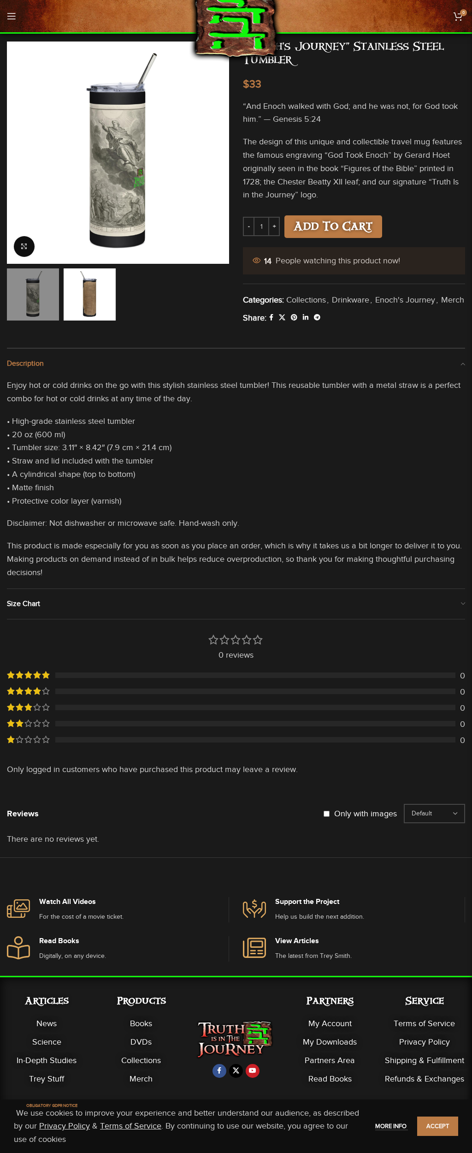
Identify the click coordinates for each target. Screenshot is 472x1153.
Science (46, 1041)
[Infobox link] (118, 909)
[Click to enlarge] (24, 246)
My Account (330, 1023)
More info (391, 1126)
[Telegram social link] (317, 317)
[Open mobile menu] (11, 16)
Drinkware (350, 299)
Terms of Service (424, 1023)
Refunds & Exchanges (424, 1078)
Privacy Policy (424, 1041)
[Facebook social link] (271, 317)
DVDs (141, 1041)
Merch (452, 299)
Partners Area (330, 1060)
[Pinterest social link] (294, 317)
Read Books (330, 1078)
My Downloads (330, 1041)
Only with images (365, 813)
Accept (437, 1126)
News (46, 1023)
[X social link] (282, 317)
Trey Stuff (46, 1078)
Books (141, 1023)
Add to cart (333, 228)
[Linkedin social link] (305, 317)
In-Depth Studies (47, 1060)
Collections (306, 299)
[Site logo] (236, 31)
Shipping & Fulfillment (424, 1060)
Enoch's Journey (405, 299)
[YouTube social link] (253, 1071)
